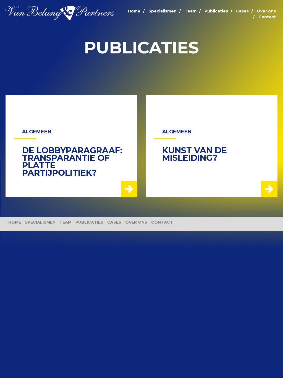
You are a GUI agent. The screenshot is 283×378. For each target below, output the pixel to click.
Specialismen (162, 11)
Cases (242, 11)
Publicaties (216, 11)
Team (190, 11)
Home (134, 11)
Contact (267, 16)
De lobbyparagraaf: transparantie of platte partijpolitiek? (72, 161)
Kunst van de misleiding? (194, 154)
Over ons (266, 11)
